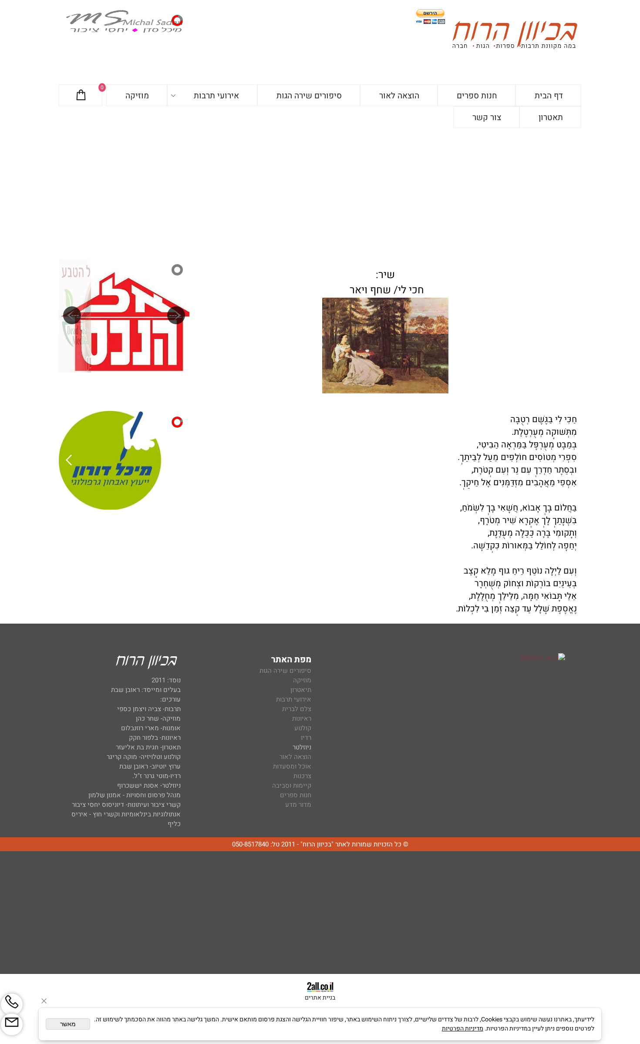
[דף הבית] (514, 36)
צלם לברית (296, 709)
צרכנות (302, 776)
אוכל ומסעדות (292, 766)
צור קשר (486, 117)
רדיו (306, 737)
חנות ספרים (477, 96)
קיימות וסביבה (291, 785)
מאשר (68, 1024)
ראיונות (301, 718)
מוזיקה (137, 96)
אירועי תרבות (216, 96)
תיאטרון (300, 690)
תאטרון (551, 117)
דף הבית (549, 96)
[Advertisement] (320, 193)
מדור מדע (298, 804)
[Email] (12, 1024)
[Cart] (81, 96)
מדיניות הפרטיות (462, 1028)
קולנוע (302, 728)
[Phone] (12, 1004)
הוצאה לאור (399, 96)
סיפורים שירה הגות (309, 96)
